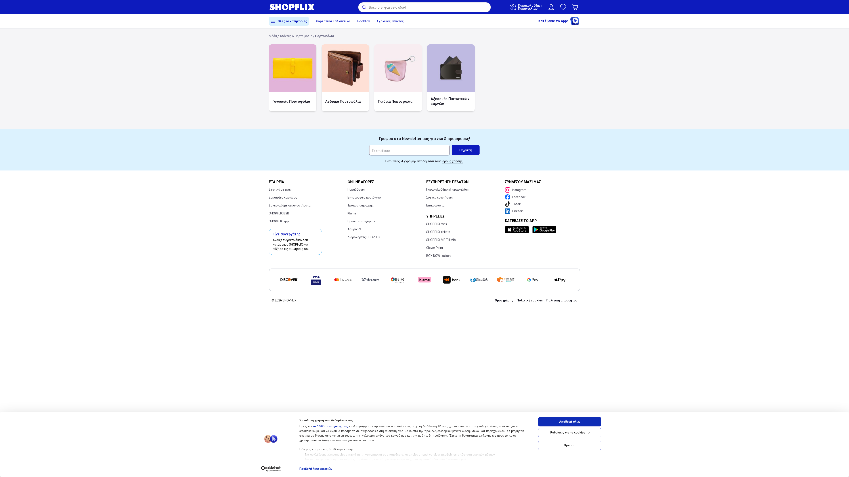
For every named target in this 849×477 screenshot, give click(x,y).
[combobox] (424, 7)
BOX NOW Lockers (438, 255)
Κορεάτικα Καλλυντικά (333, 21)
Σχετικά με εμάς (280, 189)
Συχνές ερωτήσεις (439, 197)
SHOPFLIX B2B (279, 213)
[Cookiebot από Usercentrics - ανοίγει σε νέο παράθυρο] (271, 469)
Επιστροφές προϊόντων (365, 197)
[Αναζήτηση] (363, 7)
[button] (576, 7)
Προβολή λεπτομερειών (315, 468)
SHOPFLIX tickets (438, 232)
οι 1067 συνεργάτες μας (330, 426)
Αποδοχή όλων (569, 421)
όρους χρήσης (452, 161)
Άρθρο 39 (354, 229)
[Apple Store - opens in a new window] (518, 229)
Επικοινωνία (435, 205)
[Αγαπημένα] (563, 7)
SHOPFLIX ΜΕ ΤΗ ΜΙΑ (441, 240)
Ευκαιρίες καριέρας (283, 197)
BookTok (363, 21)
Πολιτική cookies (530, 300)
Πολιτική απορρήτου (561, 300)
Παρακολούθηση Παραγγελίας (447, 189)
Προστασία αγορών (361, 221)
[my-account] (551, 7)
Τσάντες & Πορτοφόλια (295, 36)
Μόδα (273, 36)
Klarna (352, 213)
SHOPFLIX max (436, 224)
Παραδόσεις (356, 189)
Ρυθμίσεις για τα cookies (567, 432)
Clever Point (434, 248)
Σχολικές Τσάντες (390, 21)
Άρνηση (569, 445)
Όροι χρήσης (504, 300)
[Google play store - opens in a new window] (544, 229)
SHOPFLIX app (279, 221)
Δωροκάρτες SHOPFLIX (364, 237)
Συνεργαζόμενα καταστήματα (289, 205)
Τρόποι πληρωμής (361, 205)
